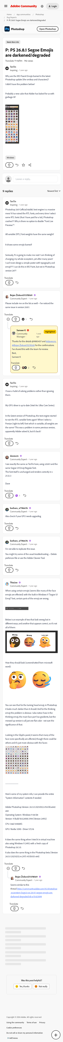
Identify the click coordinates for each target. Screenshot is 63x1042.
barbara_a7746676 (19, 508)
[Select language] (42, 6)
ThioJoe (13, 582)
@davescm (51, 341)
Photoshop (40, 14)
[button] (6, 7)
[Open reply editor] (31, 179)
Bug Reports (12, 17)
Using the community (15, 1022)
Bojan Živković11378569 (21, 295)
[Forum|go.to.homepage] (23, 6)
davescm (14, 455)
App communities (24, 14)
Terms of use (32, 1022)
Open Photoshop (47, 28)
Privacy (42, 1022)
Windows (10, 157)
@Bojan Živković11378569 (23, 345)
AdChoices (13, 1038)
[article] (31, 242)
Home (9, 14)
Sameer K (21, 330)
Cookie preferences (14, 1027)
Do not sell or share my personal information (24, 1033)
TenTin (13, 66)
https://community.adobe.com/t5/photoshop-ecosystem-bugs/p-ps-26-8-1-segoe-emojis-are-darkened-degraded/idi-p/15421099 (33, 892)
